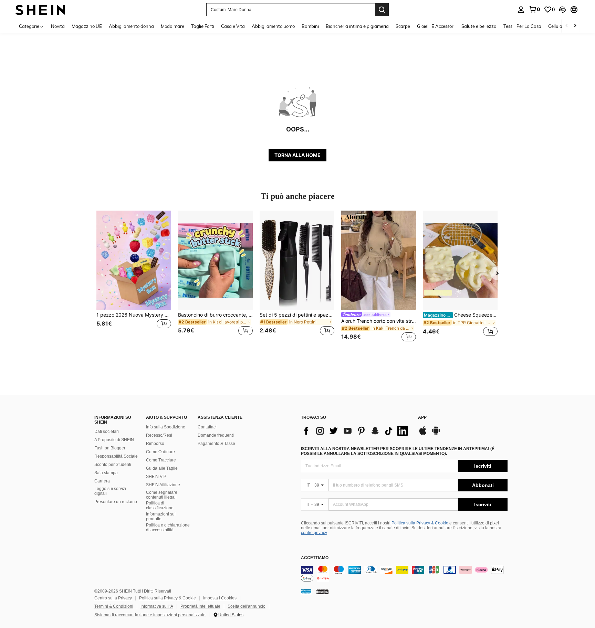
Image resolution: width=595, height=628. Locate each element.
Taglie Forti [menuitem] (202, 26)
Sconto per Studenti (112, 464)
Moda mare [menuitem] (172, 26)
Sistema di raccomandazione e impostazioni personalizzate (150, 615)
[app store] (423, 434)
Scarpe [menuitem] (403, 26)
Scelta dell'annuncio (246, 606)
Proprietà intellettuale (200, 606)
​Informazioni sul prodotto (161, 516)
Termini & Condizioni (113, 606)
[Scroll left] (566, 26)
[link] (534, 9)
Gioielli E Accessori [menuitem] (436, 26)
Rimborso (155, 443)
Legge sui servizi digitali (110, 491)
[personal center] (521, 10)
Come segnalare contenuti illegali (161, 495)
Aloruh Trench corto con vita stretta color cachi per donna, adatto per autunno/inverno (378, 321)
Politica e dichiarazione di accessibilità (168, 527)
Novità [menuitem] (58, 26)
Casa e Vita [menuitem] (233, 26)
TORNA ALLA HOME (297, 155)
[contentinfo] (404, 574)
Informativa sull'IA (156, 606)
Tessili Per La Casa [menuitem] (522, 26)
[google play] (436, 434)
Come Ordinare (160, 451)
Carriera (102, 481)
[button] (562, 10)
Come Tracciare (161, 460)
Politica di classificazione (160, 505)
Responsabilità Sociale (116, 456)
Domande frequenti (216, 435)
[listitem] (133, 277)
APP (422, 417)
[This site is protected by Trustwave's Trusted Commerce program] (306, 591)
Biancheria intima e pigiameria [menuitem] (357, 26)
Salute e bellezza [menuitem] (479, 26)
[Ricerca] (382, 9)
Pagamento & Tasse (216, 443)
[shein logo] (40, 9)
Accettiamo (314, 558)
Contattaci (207, 427)
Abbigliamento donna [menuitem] (131, 26)
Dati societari (106, 431)
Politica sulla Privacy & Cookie (420, 523)
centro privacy (314, 532)
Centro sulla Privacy (113, 598)
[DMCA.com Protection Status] (322, 591)
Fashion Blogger (109, 448)
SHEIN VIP (156, 476)
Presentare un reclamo (115, 501)
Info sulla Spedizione (165, 427)
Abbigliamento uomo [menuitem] (273, 26)
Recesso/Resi (159, 435)
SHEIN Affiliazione (163, 484)
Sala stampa (106, 472)
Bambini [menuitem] (310, 26)
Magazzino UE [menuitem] (87, 26)
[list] (356, 431)
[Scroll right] (575, 26)
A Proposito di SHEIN (114, 439)
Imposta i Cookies (220, 598)
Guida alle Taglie (162, 468)
